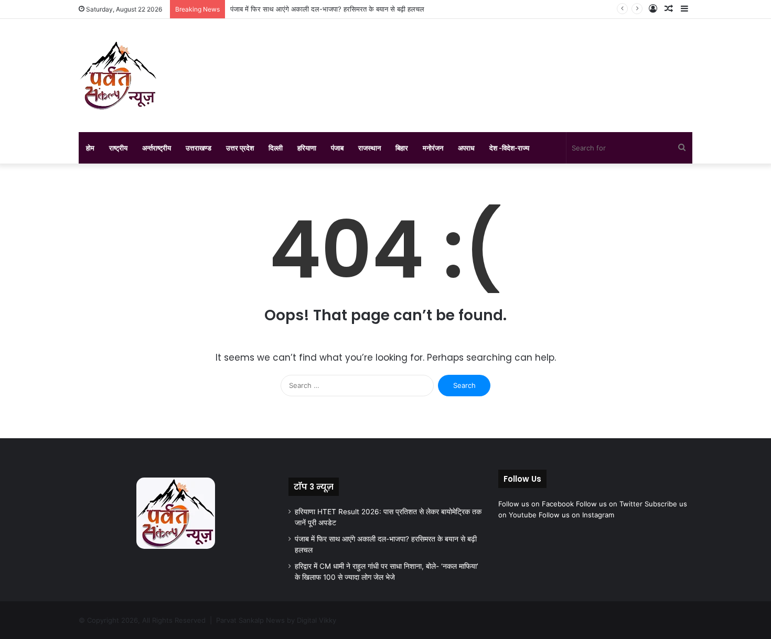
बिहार (401, 148)
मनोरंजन (433, 148)
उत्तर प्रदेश (240, 148)
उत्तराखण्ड (198, 148)
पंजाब (337, 148)
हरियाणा (306, 148)
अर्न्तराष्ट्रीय (156, 148)
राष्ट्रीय (118, 148)
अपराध (466, 148)
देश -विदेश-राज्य (509, 148)
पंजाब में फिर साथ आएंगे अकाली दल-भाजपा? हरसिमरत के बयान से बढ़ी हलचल (327, 9)
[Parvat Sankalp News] (118, 75)
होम (90, 148)
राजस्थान (369, 148)
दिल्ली (276, 148)
